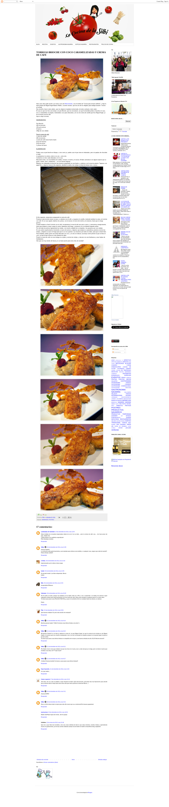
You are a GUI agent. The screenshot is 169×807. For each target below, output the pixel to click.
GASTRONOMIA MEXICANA (121, 387)
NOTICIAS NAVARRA (81, 44)
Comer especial (45, 679)
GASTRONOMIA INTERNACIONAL (121, 386)
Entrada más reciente (42, 759)
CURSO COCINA (115, 370)
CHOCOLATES (116, 367)
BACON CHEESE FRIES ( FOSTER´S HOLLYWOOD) (125, 219)
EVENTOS (53, 44)
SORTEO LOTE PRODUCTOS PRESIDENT (125, 140)
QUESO (128, 417)
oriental (120, 428)
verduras (115, 430)
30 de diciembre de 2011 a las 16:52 (58, 712)
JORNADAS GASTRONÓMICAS (121, 397)
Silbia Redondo (114, 295)
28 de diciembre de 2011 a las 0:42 (56, 702)
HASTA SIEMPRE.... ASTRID (124, 262)
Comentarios (117, 352)
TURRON (124, 422)
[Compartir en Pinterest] (71, 517)
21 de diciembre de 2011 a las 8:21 (56, 646)
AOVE (113, 360)
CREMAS (128, 368)
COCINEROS (120, 368)
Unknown (43, 593)
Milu (42, 583)
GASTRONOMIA (126, 381)
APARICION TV (119, 360)
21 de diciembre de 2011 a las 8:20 (56, 631)
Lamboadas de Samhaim (48, 531)
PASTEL (129, 404)
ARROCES (126, 362)
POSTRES (51, 519)
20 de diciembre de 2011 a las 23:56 (53, 610)
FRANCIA (128, 377)
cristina (43, 560)
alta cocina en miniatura (119, 426)
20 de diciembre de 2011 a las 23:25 (56, 593)
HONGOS (128, 394)
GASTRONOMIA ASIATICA (121, 382)
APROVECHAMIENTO (116, 361)
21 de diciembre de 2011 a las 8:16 (56, 620)
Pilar (42, 610)
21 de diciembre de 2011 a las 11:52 (59, 669)
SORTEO (128, 421)
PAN (120, 404)
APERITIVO (127, 360)
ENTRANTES (127, 373)
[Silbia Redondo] (117, 318)
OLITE (117, 403)
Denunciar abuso (117, 466)
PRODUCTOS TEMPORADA (121, 414)
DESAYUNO (114, 372)
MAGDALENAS (127, 398)
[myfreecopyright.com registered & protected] (121, 461)
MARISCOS (114, 400)
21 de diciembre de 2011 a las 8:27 (56, 658)
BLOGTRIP (128, 363)
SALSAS (113, 421)
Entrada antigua (102, 759)
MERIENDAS (45, 519)
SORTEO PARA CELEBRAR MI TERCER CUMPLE (125, 173)
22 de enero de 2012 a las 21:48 (55, 722)
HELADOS (114, 394)
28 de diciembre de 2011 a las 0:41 (56, 691)
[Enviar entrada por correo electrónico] (59, 517)
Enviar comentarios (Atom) (51, 762)
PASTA (124, 404)
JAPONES (128, 395)
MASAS (120, 400)
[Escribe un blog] (65, 517)
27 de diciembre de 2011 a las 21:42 (60, 679)
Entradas (116, 349)
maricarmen (44, 712)
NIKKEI (113, 403)
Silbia (42, 547)
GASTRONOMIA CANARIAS (121, 384)
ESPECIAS (127, 375)
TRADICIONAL (116, 422)
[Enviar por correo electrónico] (63, 517)
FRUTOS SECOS (125, 379)
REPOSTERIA (115, 419)
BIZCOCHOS (120, 363)
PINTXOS (128, 405)
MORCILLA (114, 402)
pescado (128, 428)
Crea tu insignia (115, 319)
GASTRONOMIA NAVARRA (65, 44)
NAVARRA (121, 402)
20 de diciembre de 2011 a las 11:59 (56, 547)
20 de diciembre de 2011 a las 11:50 (65, 531)
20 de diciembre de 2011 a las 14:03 (53, 583)
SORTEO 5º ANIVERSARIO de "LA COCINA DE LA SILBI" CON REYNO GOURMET (126, 157)
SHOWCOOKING (120, 421)
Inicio (73, 759)
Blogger (90, 792)
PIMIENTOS (119, 405)
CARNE (129, 365)
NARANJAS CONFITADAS (124, 247)
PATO (112, 405)
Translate (124, 131)
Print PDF (43, 515)
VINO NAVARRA (121, 424)
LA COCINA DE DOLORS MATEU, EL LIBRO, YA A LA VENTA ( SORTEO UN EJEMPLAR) (126, 204)
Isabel (42, 571)
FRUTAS (114, 379)
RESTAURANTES (94, 44)
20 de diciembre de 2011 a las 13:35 (54, 571)
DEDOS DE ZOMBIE (124, 187)
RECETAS (45, 44)
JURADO (113, 398)
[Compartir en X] (67, 517)
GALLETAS (114, 381)
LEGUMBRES (119, 398)
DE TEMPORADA (126, 370)
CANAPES (114, 365)
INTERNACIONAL (116, 395)
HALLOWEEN (127, 392)
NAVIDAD (128, 402)
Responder (44, 541)
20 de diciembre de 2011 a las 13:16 (55, 560)
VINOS (129, 424)
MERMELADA (126, 400)
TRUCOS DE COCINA (107, 44)
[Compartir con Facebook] (69, 517)
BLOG (38, 44)
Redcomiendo (68, 103)
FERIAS (123, 377)
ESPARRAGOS (115, 375)
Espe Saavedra (45, 669)
